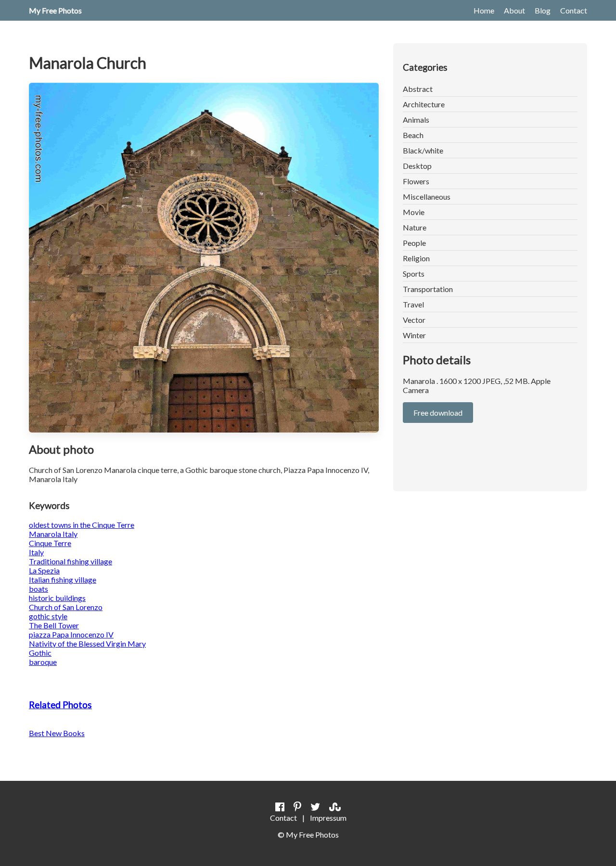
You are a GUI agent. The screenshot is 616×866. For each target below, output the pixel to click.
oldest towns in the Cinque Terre (81, 524)
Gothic (40, 652)
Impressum (328, 817)
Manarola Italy (53, 533)
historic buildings (57, 597)
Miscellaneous (426, 196)
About (514, 10)
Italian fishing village (62, 579)
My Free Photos (55, 10)
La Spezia (44, 570)
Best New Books (57, 733)
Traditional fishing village (70, 561)
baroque (43, 661)
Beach (413, 135)
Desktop (417, 165)
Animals (416, 119)
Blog (543, 10)
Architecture (424, 104)
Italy (36, 552)
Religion (416, 258)
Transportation (428, 288)
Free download (437, 412)
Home (484, 10)
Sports (413, 273)
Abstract (418, 88)
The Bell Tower (54, 625)
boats (38, 588)
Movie (413, 211)
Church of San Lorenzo (66, 606)
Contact (573, 10)
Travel (413, 304)
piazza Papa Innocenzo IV (71, 634)
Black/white (423, 150)
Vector (414, 319)
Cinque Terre (50, 543)
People (414, 242)
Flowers (416, 181)
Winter (414, 335)
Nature (414, 227)
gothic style (48, 616)
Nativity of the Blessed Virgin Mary (87, 643)
